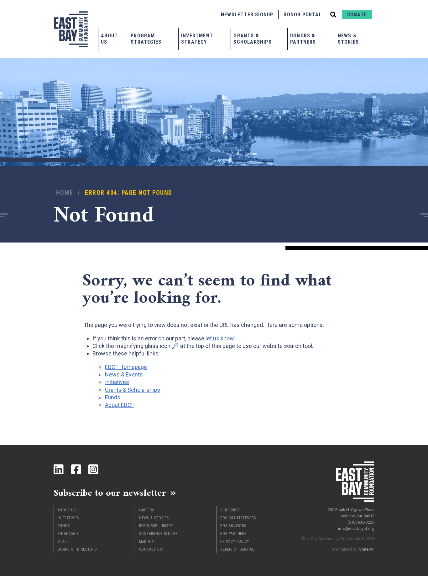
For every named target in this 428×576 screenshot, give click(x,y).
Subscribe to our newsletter (110, 492)
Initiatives (68, 518)
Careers (146, 510)
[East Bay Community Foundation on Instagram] (93, 469)
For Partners (233, 533)
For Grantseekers (238, 518)
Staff (63, 541)
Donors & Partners (303, 39)
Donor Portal (302, 15)
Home (64, 192)
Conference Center (158, 533)
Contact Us (150, 549)
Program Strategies (146, 39)
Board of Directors (77, 549)
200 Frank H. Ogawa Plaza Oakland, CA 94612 (351, 512)
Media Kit (148, 541)
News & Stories (348, 39)
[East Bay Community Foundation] (71, 29)
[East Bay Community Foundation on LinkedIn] (59, 469)
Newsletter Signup (247, 15)
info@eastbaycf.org (356, 528)
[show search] (333, 14)
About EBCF (119, 405)
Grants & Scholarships (252, 39)
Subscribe (230, 510)
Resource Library (156, 526)
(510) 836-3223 (360, 522)
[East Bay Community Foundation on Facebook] (76, 469)
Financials (68, 533)
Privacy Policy (234, 541)
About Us (109, 39)
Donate (357, 15)
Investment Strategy (197, 39)
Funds (64, 526)
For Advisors (233, 526)
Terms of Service (237, 549)
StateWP (366, 549)
